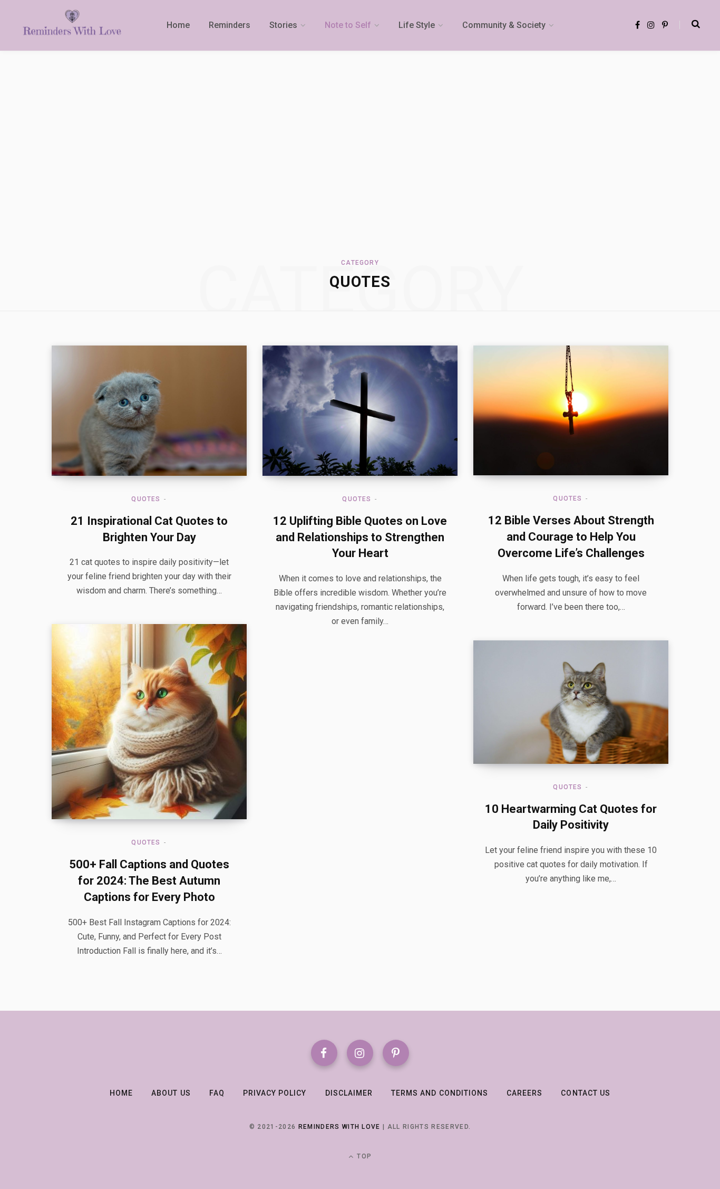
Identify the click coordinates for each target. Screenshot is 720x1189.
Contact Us (585, 1093)
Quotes (145, 499)
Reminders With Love (339, 1126)
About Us (170, 1093)
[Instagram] (360, 1053)
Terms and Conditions (439, 1093)
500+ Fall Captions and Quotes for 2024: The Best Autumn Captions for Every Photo (149, 881)
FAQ (217, 1093)
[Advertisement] (360, 159)
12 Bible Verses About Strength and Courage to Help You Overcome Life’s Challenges (571, 537)
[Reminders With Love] (72, 25)
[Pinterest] (396, 1053)
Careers (524, 1093)
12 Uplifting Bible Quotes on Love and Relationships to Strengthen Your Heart (360, 537)
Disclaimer (349, 1093)
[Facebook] (324, 1053)
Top (363, 1156)
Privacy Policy (275, 1093)
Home (121, 1093)
